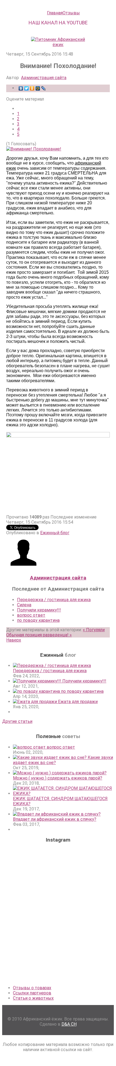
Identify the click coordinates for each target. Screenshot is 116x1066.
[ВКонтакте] (21, 88)
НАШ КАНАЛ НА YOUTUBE (58, 22)
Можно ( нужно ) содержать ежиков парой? (57, 778)
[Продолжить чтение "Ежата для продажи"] (35, 701)
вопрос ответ (31, 615)
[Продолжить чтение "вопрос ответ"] (30, 747)
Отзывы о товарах (32, 987)
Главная (55, 12)
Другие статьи (17, 721)
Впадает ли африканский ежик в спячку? (54, 819)
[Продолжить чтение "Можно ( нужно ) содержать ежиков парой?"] (60, 772)
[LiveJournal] (43, 88)
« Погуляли (94, 629)
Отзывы (71, 12)
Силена (24, 604)
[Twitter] (26, 88)
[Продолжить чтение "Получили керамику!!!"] (37, 681)
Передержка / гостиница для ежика (54, 599)
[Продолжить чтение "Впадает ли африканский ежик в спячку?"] (57, 814)
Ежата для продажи (78, 701)
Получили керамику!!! (39, 610)
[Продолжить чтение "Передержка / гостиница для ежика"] (52, 665)
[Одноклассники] (32, 88)
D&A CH (69, 1024)
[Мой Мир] (38, 88)
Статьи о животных (33, 998)
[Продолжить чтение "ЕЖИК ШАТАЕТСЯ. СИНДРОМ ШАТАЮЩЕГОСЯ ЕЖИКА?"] (63, 793)
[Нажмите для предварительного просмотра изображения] (33, 149)
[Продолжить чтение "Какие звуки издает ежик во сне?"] (50, 757)
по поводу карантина (38, 620)
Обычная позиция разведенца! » (39, 634)
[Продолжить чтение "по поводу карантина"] (37, 691)
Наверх (13, 640)
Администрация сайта (43, 77)
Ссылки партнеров (32, 993)
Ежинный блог (54, 532)
